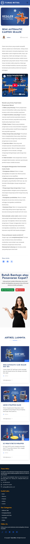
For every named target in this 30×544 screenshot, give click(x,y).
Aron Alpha (4, 517)
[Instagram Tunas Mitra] (6, 532)
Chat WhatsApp (9, 290)
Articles (3, 501)
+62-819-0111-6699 (7, 484)
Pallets (3, 520)
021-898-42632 (6, 482)
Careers (4, 503)
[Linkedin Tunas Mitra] (9, 532)
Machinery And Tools (7, 515)
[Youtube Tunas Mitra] (16, 532)
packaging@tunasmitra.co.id (8, 487)
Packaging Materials (6, 512)
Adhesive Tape (5, 510)
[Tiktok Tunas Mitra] (2, 532)
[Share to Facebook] (7, 261)
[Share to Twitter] (11, 261)
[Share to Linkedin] (3, 261)
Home (3, 493)
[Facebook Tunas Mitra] (13, 532)
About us (4, 496)
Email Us (21, 290)
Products (4, 498)
